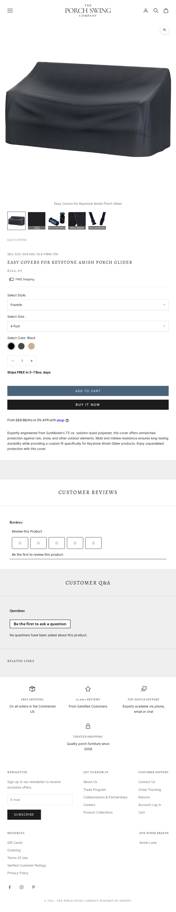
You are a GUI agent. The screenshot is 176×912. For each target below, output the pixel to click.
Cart (141, 812)
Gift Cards (14, 843)
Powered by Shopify (116, 900)
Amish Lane (148, 843)
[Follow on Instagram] (21, 887)
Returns (144, 797)
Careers (89, 805)
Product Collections (98, 812)
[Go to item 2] (37, 221)
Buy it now (88, 405)
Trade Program (94, 789)
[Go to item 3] (57, 221)
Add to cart (88, 391)
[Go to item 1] (16, 221)
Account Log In (149, 805)
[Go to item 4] (77, 221)
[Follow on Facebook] (9, 887)
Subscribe (24, 814)
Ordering (14, 850)
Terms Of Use (17, 858)
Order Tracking (149, 789)
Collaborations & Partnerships (105, 797)
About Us (90, 782)
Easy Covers (17, 240)
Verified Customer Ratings (26, 865)
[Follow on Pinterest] (33, 887)
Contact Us (146, 782)
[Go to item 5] (97, 221)
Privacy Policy (17, 873)
